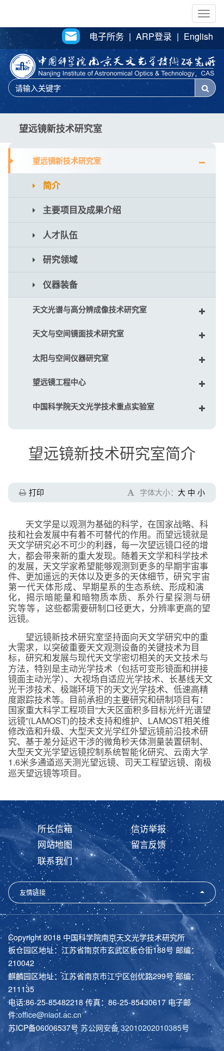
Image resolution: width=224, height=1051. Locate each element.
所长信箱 (55, 828)
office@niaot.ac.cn (50, 1014)
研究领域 (59, 259)
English (198, 36)
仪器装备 (59, 284)
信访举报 (148, 828)
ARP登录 (154, 36)
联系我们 (55, 860)
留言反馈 (148, 844)
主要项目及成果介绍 (81, 209)
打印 (36, 492)
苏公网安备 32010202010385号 (134, 1027)
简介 (50, 185)
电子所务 (106, 36)
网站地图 (55, 844)
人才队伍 (59, 234)
